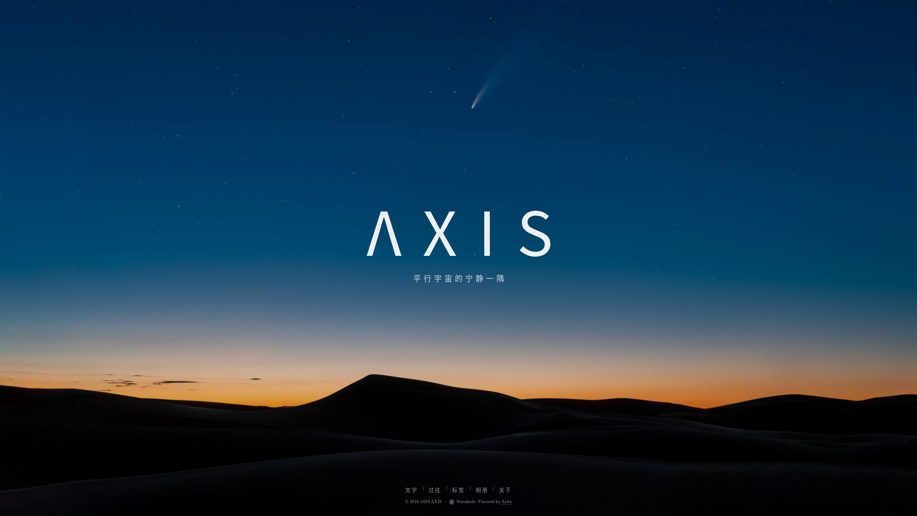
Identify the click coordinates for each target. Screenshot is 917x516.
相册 (482, 490)
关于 (505, 490)
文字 (411, 490)
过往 (434, 490)
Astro (506, 501)
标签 (458, 490)
